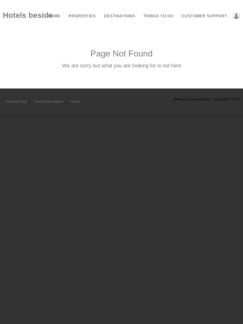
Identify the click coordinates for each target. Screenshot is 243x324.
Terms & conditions (49, 101)
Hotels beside (22, 15)
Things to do (158, 16)
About (75, 101)
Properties (82, 16)
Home (54, 16)
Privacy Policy (16, 101)
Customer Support (204, 16)
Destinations (119, 16)
